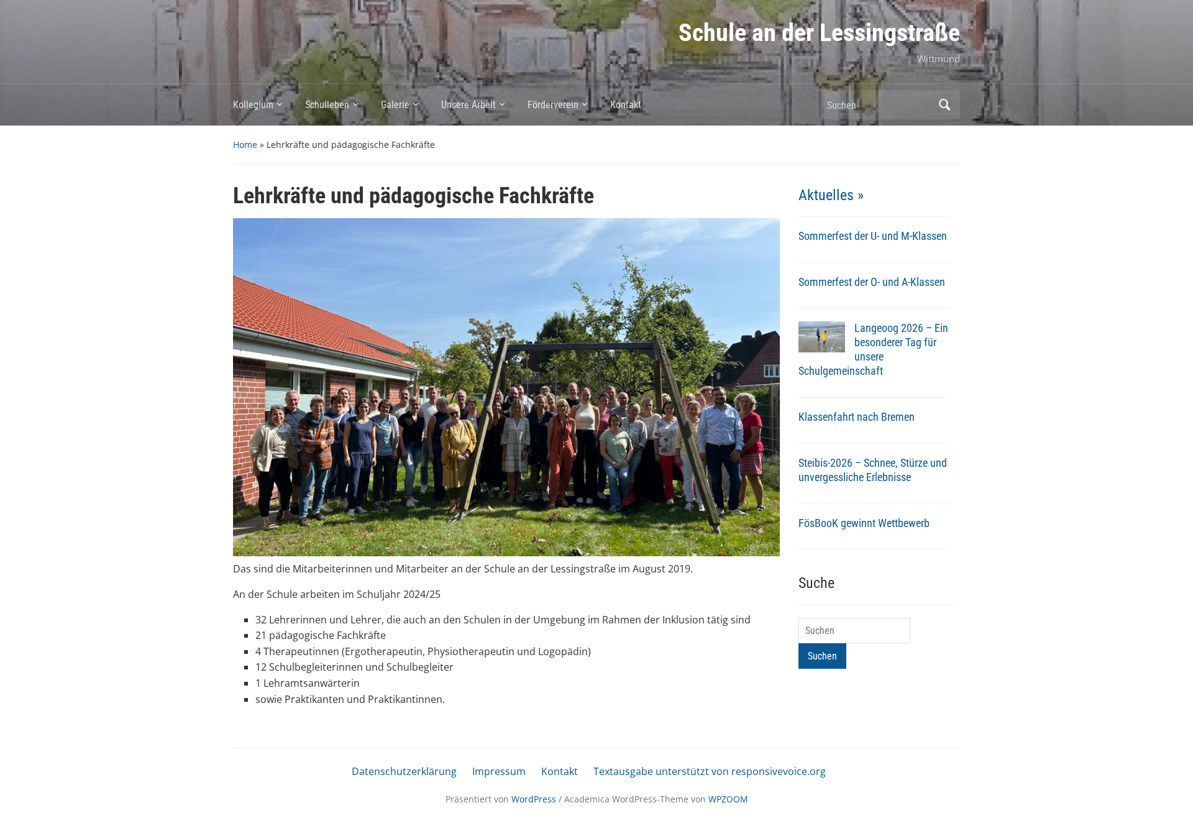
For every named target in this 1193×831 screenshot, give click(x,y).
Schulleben (327, 105)
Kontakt (625, 105)
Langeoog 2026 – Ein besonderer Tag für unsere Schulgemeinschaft (873, 349)
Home (245, 144)
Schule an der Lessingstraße (819, 32)
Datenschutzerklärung (404, 771)
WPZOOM (728, 799)
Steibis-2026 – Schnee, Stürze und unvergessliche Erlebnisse (872, 470)
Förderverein (553, 105)
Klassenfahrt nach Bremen (856, 416)
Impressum (499, 771)
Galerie (395, 105)
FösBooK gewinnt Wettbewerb (864, 523)
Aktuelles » (831, 195)
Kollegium (253, 105)
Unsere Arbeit (468, 105)
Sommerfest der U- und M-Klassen (872, 235)
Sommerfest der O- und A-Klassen (871, 281)
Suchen (944, 104)
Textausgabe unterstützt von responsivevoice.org (709, 771)
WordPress (533, 799)
